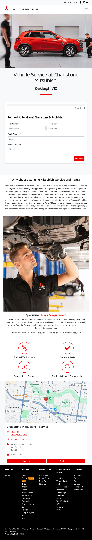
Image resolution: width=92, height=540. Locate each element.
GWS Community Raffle (61, 507)
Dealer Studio (19, 534)
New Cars (43, 481)
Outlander (26, 498)
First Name (13, 124)
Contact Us (26, 461)
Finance (42, 484)
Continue (79, 158)
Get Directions (66, 461)
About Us (78, 475)
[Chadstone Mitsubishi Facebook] (81, 2)
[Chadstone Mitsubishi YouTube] (87, 2)
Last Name (51, 124)
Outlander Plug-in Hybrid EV (28, 504)
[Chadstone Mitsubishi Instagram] (84, 2)
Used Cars (43, 475)
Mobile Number (15, 144)
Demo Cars (44, 478)
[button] (86, 9)
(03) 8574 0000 (18, 439)
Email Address (14, 134)
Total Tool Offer (63, 501)
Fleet (76, 481)
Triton (24, 484)
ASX (23, 518)
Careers (77, 478)
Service (59, 478)
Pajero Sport (27, 495)
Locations (71, 2)
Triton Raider (27, 492)
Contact (77, 484)
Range (7, 475)
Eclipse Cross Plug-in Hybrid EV (28, 513)
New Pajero (24, 476)
